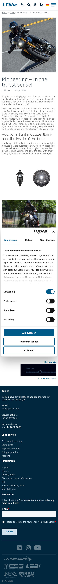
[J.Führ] (9, 4)
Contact (5, 471)
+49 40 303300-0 (10, 418)
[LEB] (34, 568)
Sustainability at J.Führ (13, 485)
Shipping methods (11, 452)
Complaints (7, 445)
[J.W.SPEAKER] (19, 560)
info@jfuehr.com (10, 408)
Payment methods (11, 448)
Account (6, 456)
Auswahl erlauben (29, 341)
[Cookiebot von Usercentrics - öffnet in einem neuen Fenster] (35, 232)
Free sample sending (12, 441)
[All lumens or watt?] (38, 376)
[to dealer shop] (35, 4)
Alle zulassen (29, 333)
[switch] (50, 301)
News (12, 12)
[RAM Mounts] (27, 576)
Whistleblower (9, 489)
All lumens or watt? (47, 378)
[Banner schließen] (53, 232)
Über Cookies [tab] (47, 240)
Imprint (5, 467)
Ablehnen (29, 350)
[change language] (47, 5)
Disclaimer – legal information (17, 478)
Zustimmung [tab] (10, 240)
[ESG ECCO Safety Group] (15, 568)
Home (4, 12)
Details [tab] (28, 240)
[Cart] (41, 4)
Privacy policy (8, 474)
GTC (3, 482)
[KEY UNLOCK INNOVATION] (11, 576)
